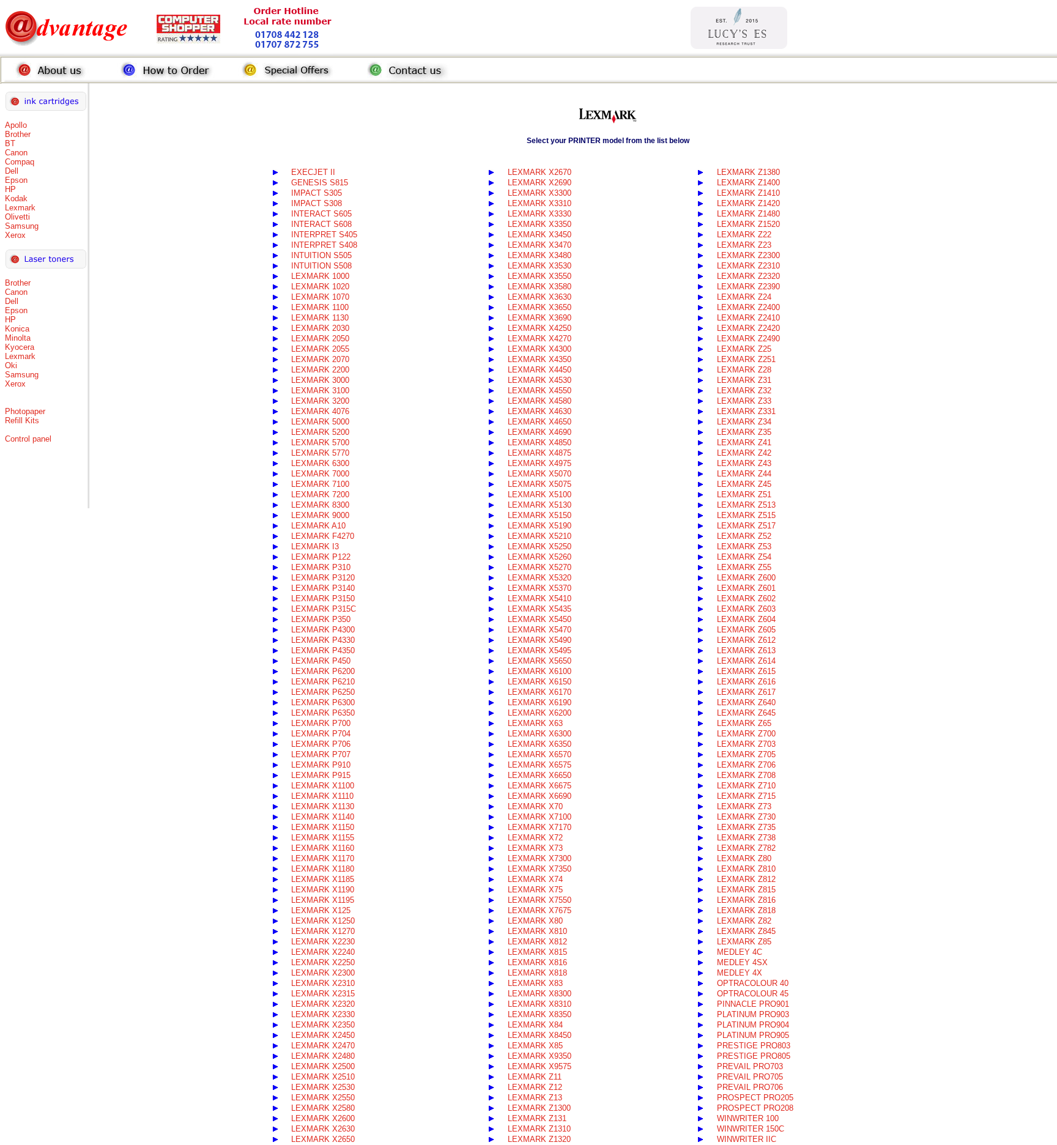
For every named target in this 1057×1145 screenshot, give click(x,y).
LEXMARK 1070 (320, 297)
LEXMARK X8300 (539, 993)
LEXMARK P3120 (323, 577)
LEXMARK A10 (318, 525)
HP (10, 189)
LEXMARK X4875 (539, 453)
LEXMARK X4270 (539, 338)
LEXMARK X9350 (539, 1056)
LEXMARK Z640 (746, 702)
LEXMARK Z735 (746, 827)
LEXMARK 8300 (320, 505)
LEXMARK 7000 (320, 473)
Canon (16, 152)
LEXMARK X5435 (539, 608)
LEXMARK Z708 (746, 775)
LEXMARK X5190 (539, 525)
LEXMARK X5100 (539, 494)
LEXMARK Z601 (746, 588)
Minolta (18, 338)
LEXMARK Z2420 (748, 328)
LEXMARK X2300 (323, 972)
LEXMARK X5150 (539, 515)
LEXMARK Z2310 (748, 265)
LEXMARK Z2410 (748, 317)
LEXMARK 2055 (320, 349)
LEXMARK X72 (535, 837)
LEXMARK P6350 (323, 712)
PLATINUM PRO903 (753, 1014)
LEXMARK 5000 (320, 421)
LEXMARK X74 (535, 879)
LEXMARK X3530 (539, 265)
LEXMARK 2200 (320, 369)
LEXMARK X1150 (322, 827)
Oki (11, 365)
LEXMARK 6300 (320, 463)
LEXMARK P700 (320, 723)
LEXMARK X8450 (539, 1035)
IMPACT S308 (316, 203)
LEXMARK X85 (535, 1045)
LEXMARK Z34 (744, 421)
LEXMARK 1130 (320, 317)
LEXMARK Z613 (746, 650)
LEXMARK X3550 (539, 276)
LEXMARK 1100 (320, 307)
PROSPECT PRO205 (755, 1097)
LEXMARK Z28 (744, 369)
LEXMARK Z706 (746, 764)
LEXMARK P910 (320, 764)
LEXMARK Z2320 (748, 276)
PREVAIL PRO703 (750, 1066)
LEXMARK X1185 (322, 879)
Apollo (16, 125)
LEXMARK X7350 (539, 868)
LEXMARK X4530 (539, 380)
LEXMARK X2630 (323, 1128)
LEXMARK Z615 (746, 671)
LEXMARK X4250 (539, 328)
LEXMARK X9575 (539, 1066)
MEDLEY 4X (739, 972)
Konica (17, 328)
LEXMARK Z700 (746, 733)
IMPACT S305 (316, 193)
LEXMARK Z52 (744, 536)
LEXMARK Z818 (746, 910)
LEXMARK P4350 (323, 650)
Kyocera (19, 347)
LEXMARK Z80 (744, 858)
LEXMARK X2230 (323, 941)
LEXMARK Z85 (744, 941)
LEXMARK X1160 (322, 848)
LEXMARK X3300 (539, 193)
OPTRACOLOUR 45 (752, 993)
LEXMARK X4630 (539, 411)
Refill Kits (22, 420)
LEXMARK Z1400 (748, 182)
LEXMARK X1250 (323, 920)
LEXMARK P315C (323, 608)
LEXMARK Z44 (744, 473)
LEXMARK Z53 (744, 546)
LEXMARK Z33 (744, 401)
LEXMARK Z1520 (748, 224)
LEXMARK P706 (320, 744)
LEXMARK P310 (320, 567)
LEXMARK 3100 (320, 390)
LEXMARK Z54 (744, 556)
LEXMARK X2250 (323, 962)
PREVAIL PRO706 (750, 1087)
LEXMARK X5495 (539, 650)
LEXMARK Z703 (746, 744)
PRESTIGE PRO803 (753, 1045)
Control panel (28, 438)
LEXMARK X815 (537, 952)
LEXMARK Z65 (744, 723)
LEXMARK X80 (535, 920)
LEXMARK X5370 (539, 588)
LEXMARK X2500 (323, 1066)
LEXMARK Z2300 (748, 255)
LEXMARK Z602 (746, 598)
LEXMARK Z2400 (748, 307)
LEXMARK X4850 (539, 442)
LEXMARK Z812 (746, 879)
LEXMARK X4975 (539, 463)
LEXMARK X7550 (539, 900)
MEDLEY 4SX (742, 962)
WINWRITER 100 (748, 1118)
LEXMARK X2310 (323, 983)
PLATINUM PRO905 (753, 1035)
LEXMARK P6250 (323, 692)
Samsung (22, 226)
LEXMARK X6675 (539, 785)
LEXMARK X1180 (322, 868)
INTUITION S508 (321, 265)
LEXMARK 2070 (320, 359)
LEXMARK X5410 (539, 598)
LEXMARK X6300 (539, 733)
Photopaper (25, 411)
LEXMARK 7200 (320, 494)
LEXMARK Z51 (744, 494)
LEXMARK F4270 (322, 536)
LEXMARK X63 (535, 723)
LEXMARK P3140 (323, 588)
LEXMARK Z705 (746, 754)
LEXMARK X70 (535, 806)
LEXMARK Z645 (746, 712)
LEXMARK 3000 (320, 380)
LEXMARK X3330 (539, 213)
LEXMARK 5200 (320, 432)
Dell (11, 171)
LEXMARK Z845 (746, 931)
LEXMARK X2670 (539, 172)
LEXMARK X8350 (539, 1014)
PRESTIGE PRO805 (753, 1056)
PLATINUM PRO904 (753, 1024)
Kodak (16, 198)
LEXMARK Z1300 (539, 1108)
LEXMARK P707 (320, 754)
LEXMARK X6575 (539, 764)
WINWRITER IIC (746, 1139)
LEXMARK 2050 (320, 338)
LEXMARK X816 (537, 962)
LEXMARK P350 (320, 619)
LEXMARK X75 (535, 889)
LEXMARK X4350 (539, 359)
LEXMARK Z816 (746, 900)
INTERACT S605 (321, 213)
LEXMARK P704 (320, 733)
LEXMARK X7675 (539, 910)
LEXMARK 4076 (320, 411)
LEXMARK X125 (320, 910)
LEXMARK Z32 (744, 390)
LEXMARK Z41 (744, 442)
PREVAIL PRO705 (750, 1076)
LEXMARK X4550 (539, 390)
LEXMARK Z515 (746, 515)
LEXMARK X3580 (539, 286)
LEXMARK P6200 (323, 671)
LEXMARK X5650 (539, 660)
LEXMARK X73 (535, 848)
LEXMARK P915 (320, 775)
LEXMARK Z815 (746, 889)
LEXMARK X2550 (323, 1097)
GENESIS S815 (319, 182)
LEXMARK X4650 (539, 421)
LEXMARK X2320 (323, 1004)
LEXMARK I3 (315, 546)
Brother (18, 134)
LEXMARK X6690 (539, 796)
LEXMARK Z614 (746, 660)
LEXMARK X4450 (539, 369)
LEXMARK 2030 (320, 328)
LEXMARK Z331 (746, 411)
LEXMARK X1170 (322, 858)
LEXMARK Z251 (746, 359)
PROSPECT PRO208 (755, 1108)
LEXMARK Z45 (744, 484)
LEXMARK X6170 (539, 692)
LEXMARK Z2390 (748, 286)
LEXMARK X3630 (539, 297)
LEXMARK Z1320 (539, 1139)
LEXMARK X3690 (539, 317)
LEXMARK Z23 (744, 245)
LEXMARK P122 (320, 556)
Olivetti (17, 216)
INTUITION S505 (321, 255)
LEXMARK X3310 (539, 203)
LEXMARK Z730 (746, 816)
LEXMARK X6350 (539, 744)
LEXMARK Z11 (535, 1076)
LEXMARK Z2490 (748, 338)
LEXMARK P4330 (323, 640)
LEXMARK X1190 (322, 889)
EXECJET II (313, 172)
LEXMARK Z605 (746, 629)
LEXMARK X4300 (539, 349)
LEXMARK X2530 (323, 1087)
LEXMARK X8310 (539, 1004)
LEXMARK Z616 (746, 681)
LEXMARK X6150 (539, 681)
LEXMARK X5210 (539, 536)
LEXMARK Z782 (746, 848)
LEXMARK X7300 (539, 858)
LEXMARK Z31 (744, 380)
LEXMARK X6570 (539, 754)
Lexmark (20, 207)
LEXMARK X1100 (322, 785)
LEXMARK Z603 (746, 608)
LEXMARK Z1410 (748, 193)
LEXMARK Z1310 (539, 1128)
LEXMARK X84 (535, 1024)
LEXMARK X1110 (322, 796)
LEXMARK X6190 (539, 702)
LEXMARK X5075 (539, 484)
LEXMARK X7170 (539, 827)
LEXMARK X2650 (323, 1139)
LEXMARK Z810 (746, 868)
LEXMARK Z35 (744, 432)
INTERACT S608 (321, 224)
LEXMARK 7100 (320, 484)
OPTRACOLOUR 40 (752, 983)
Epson (16, 180)
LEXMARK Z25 (744, 349)
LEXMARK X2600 (323, 1118)
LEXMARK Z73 (744, 806)
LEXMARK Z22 (744, 234)
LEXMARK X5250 (539, 546)
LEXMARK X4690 (539, 432)
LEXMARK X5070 (539, 473)
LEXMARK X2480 (323, 1056)
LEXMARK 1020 (320, 286)
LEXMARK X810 (537, 931)
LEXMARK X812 (537, 941)
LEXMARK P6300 (323, 702)
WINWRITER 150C (750, 1128)
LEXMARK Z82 (744, 920)
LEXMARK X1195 (322, 900)
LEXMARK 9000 (320, 515)
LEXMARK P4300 (323, 629)
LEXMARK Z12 (535, 1087)
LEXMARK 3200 (320, 401)
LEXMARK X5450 (539, 619)
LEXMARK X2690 (539, 182)
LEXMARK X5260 (539, 556)
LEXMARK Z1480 (748, 213)
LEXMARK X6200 (539, 712)
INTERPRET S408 (324, 245)
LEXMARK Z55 (744, 567)
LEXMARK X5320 (539, 577)
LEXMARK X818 (537, 972)
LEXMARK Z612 (746, 640)
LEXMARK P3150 (323, 598)
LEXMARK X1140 (322, 816)
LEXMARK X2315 (323, 993)
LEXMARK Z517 (746, 525)
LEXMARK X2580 (323, 1108)
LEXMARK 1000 (320, 276)
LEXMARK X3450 (539, 234)
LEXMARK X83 (535, 983)
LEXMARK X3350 (539, 224)
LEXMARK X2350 (323, 1024)
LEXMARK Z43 (744, 463)
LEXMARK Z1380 (748, 172)
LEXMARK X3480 (539, 255)
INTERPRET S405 (324, 234)
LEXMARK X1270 (323, 931)
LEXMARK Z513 (746, 505)
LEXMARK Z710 (746, 785)
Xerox (15, 235)
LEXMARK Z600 (746, 577)
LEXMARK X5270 (539, 567)
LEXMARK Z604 (746, 619)
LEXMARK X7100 (539, 816)
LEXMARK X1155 (322, 837)
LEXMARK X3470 (539, 245)
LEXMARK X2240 (323, 952)
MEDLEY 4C (739, 952)
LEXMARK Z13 (535, 1097)
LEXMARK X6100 (539, 671)
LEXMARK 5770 (320, 453)
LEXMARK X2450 (323, 1035)
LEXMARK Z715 (746, 796)
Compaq (19, 161)
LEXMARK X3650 (539, 307)
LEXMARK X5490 (539, 640)
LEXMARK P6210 (323, 681)
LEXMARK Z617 (746, 692)
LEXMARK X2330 (323, 1014)
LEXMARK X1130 (322, 806)
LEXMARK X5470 (539, 629)
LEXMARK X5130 (539, 505)
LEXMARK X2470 (323, 1045)
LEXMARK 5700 (320, 442)
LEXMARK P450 (320, 660)
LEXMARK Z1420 (748, 203)
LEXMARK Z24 (744, 297)
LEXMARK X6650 (539, 775)
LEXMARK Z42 (744, 453)
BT (10, 143)
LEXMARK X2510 (323, 1076)
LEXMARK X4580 (539, 401)
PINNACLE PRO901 (753, 1004)
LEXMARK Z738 (746, 837)
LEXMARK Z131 (537, 1118)
